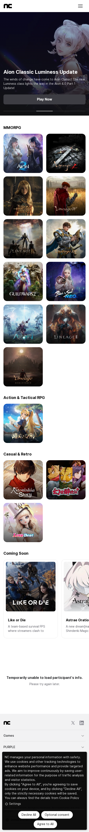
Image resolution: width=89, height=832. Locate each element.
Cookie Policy (69, 798)
